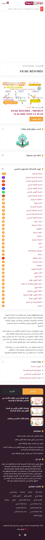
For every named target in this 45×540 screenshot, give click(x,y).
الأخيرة (12, 391)
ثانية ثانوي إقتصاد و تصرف (31, 284)
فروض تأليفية (38, 515)
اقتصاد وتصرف (37, 240)
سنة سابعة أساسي (36, 511)
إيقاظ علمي (38, 496)
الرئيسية (39, 66)
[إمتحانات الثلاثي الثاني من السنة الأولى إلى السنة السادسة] (37, 411)
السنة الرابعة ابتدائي (34, 188)
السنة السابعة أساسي (34, 210)
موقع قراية (38, 107)
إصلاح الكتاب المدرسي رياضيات (18, 418)
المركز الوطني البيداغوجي (32, 374)
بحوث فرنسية (37, 262)
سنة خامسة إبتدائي (36, 507)
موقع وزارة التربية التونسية (32, 370)
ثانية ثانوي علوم (35, 280)
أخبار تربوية (38, 203)
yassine (41, 439)
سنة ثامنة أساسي (21, 504)
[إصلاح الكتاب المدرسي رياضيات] (37, 421)
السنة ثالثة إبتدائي (24, 500)
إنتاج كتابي (13, 492)
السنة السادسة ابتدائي (34, 177)
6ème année (39, 492)
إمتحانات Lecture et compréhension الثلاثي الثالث (23, 8)
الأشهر (32, 391)
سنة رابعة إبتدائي (21, 507)
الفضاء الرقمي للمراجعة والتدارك (30, 377)
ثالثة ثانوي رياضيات (34, 291)
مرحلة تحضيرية (37, 225)
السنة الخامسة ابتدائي (34, 181)
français (30, 492)
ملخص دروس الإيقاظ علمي (27, 443)
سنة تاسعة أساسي (36, 504)
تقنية (40, 243)
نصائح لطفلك (37, 258)
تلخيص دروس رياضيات (24, 435)
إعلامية (35, 251)
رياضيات (39, 236)
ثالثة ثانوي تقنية (35, 298)
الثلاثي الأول (28, 496)
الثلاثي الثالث (17, 496)
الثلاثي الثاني (38, 500)
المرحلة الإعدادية (36, 207)
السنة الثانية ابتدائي (35, 196)
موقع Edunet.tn (36, 366)
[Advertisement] (22, 37)
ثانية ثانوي (38, 276)
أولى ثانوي (38, 273)
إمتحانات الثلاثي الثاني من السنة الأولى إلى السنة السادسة (17, 409)
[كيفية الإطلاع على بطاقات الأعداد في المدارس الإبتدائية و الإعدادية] (37, 401)
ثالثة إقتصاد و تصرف (34, 302)
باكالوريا (39, 229)
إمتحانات (22, 492)
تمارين (14, 500)
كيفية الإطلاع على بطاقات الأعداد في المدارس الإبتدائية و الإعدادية (15, 399)
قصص (40, 306)
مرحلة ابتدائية (37, 174)
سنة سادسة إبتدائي (20, 511)
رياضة (40, 254)
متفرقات (39, 265)
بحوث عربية (38, 221)
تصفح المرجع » (36, 119)
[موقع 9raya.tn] (34, 3)
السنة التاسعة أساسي (34, 214)
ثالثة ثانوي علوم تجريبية (32, 295)
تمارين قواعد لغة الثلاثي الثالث (25, 439)
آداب (40, 247)
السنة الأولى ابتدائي (34, 192)
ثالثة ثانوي (38, 287)
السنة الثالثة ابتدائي (35, 185)
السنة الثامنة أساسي (34, 218)
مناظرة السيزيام (36, 199)
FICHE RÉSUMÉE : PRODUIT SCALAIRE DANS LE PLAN (27, 112)
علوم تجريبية (37, 232)
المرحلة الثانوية (37, 269)
